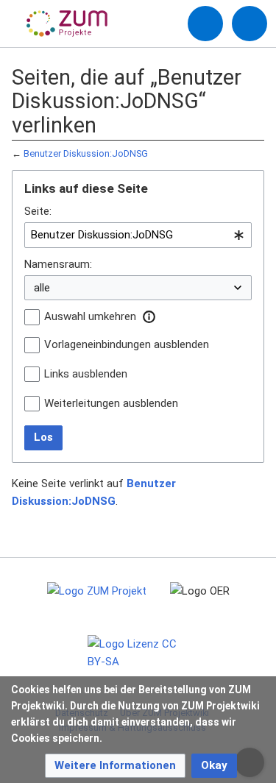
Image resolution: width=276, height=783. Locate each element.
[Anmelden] (205, 23)
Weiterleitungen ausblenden (111, 403)
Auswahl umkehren (90, 316)
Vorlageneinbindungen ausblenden (126, 344)
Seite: (38, 211)
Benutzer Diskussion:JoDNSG (86, 153)
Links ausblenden (85, 373)
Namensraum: (58, 264)
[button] (148, 316)
